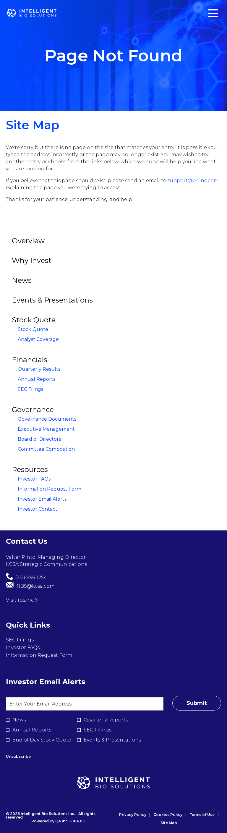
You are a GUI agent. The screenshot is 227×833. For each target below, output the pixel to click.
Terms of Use (202, 814)
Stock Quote (34, 320)
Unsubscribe (18, 756)
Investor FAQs (34, 479)
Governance (33, 409)
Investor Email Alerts (42, 499)
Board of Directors (39, 439)
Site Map (168, 823)
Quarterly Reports (106, 720)
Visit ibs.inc (20, 600)
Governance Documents (47, 419)
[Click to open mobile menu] (213, 13)
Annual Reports (36, 379)
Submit (197, 703)
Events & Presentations (52, 300)
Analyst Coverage (38, 339)
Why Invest (31, 260)
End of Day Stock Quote (41, 740)
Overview (28, 240)
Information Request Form (49, 489)
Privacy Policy (132, 814)
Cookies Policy (167, 814)
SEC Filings (30, 389)
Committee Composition (46, 449)
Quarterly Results (39, 369)
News (22, 280)
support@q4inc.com (193, 180)
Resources (30, 469)
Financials (29, 359)
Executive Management (46, 429)
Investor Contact (37, 509)
